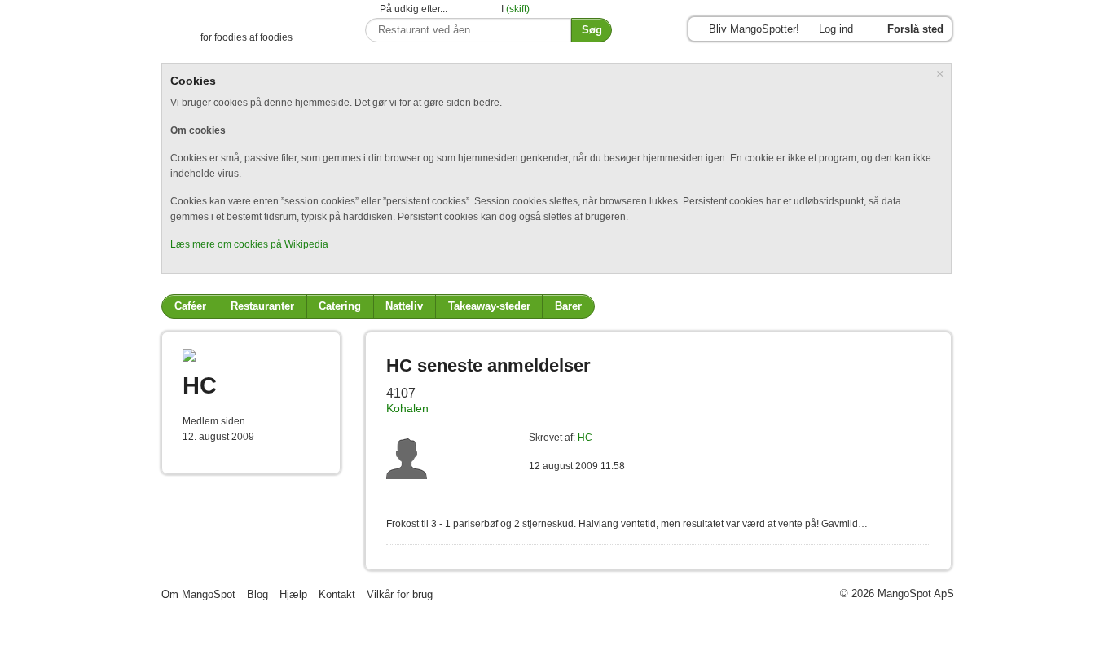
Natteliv (404, 306)
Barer (568, 306)
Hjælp (293, 594)
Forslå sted (915, 29)
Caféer (190, 306)
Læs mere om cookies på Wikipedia (249, 244)
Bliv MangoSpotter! (754, 29)
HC (585, 437)
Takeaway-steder (489, 306)
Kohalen (407, 408)
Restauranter (262, 306)
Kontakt (337, 594)
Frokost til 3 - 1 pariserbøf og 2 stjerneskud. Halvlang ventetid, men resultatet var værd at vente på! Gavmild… (627, 524)
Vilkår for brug (400, 594)
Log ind (836, 29)
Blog (257, 594)
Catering (340, 306)
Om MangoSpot (198, 594)
